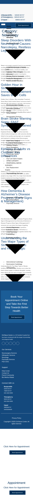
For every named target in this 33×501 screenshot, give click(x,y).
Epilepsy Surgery (12, 145)
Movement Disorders (13, 108)
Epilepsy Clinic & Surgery (14, 72)
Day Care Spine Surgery (14, 158)
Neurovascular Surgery (13, 149)
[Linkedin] (21, 2)
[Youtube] (15, 2)
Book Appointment (23, 25)
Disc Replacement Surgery (11, 169)
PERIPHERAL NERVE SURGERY (13, 164)
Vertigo (8, 111)
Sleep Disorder (11, 113)
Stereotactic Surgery (13, 152)
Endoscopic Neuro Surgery (12, 155)
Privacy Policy (16, 418)
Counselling (10, 234)
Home (8, 26)
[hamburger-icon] (3, 24)
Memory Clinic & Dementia (15, 76)
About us (8, 30)
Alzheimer (9, 74)
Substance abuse (12, 229)
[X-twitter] (12, 2)
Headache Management (14, 78)
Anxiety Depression (12, 227)
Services (9, 37)
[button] (24, 1)
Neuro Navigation (12, 147)
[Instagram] (18, 2)
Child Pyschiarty (11, 232)
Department (11, 35)
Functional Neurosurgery (14, 143)
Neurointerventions (12, 200)
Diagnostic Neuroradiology (15, 197)
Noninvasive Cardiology (14, 264)
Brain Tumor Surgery (13, 140)
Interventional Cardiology (14, 262)
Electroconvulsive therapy (14, 105)
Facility (9, 33)
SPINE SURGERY (12, 161)
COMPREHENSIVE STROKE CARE (15, 68)
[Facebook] (9, 2)
